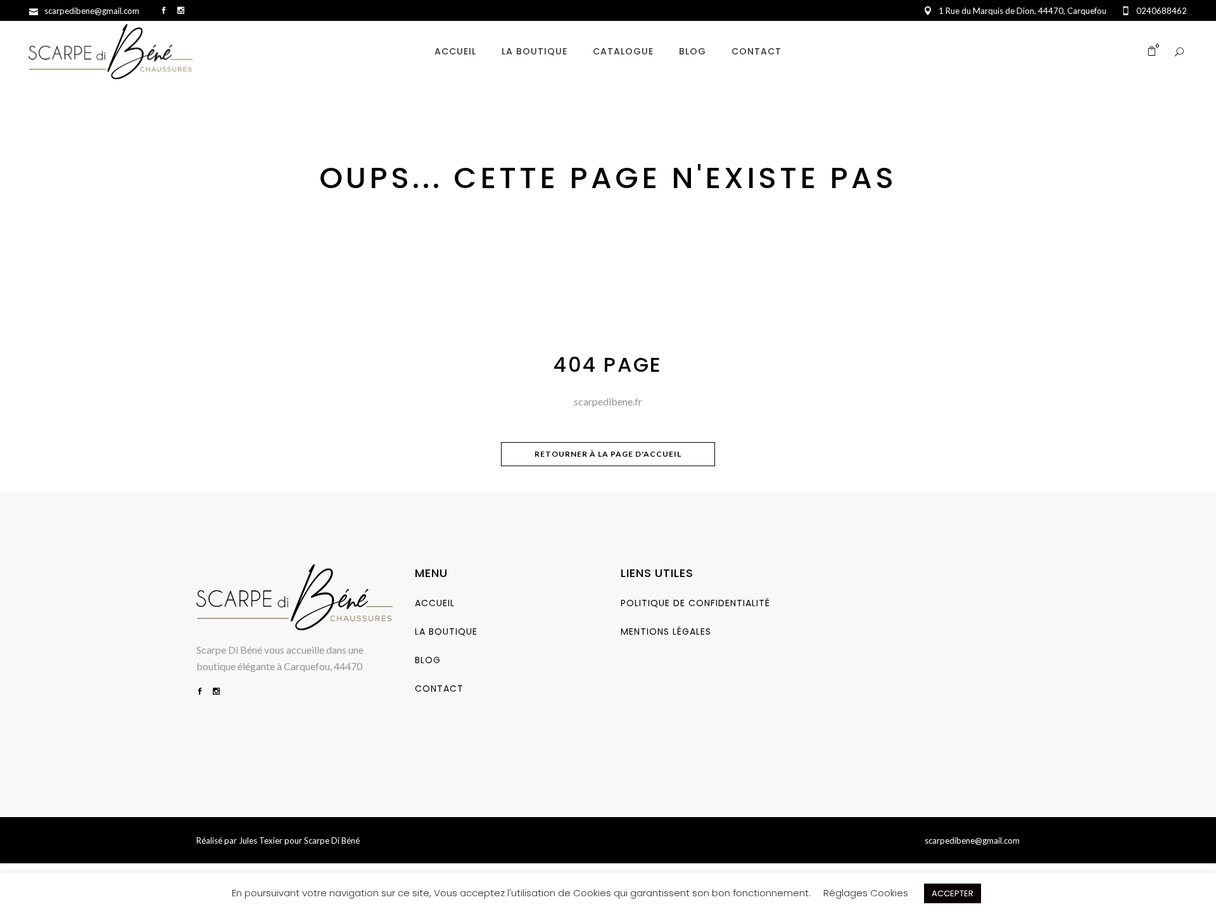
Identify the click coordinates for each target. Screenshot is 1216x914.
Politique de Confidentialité (695, 603)
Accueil (435, 603)
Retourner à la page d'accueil (608, 454)
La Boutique (446, 631)
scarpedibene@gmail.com (972, 840)
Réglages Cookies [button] (865, 892)
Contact (439, 688)
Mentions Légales (666, 631)
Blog (428, 660)
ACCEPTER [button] (952, 893)
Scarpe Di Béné (332, 840)
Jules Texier (260, 840)
